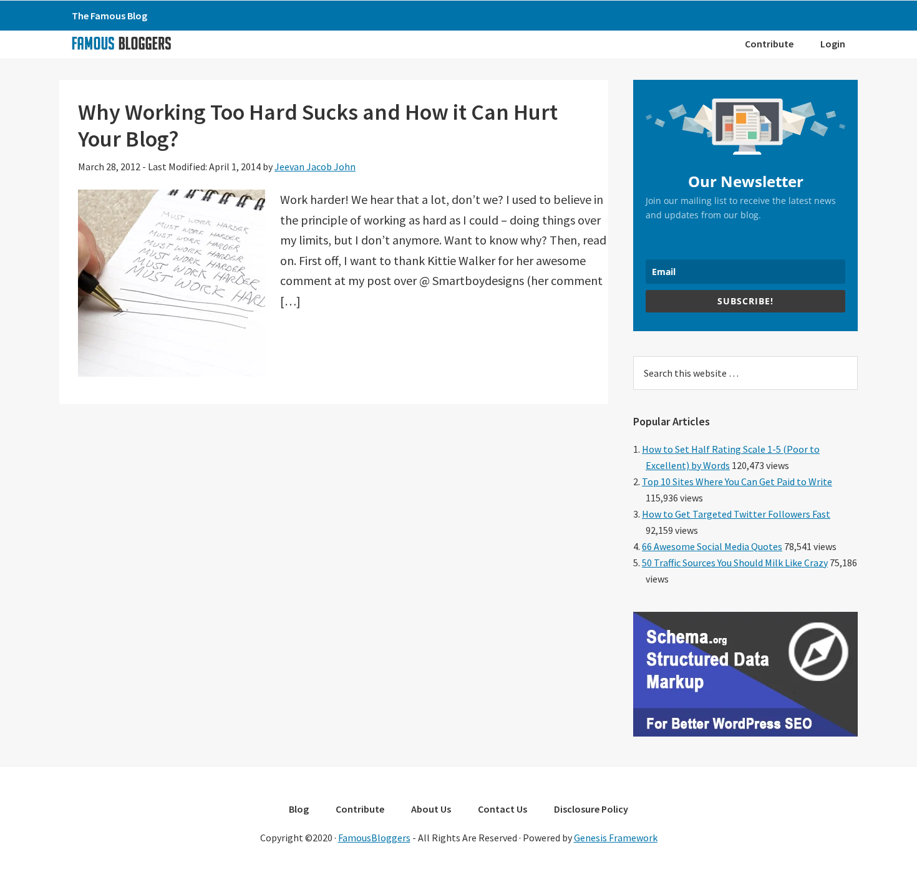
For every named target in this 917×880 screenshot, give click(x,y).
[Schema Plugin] (745, 733)
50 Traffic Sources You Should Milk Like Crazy (735, 562)
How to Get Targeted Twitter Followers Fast (736, 514)
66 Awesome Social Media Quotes (712, 546)
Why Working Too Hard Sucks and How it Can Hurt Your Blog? (318, 125)
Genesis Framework (615, 837)
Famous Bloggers (121, 43)
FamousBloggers (374, 837)
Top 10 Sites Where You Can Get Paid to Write (737, 481)
